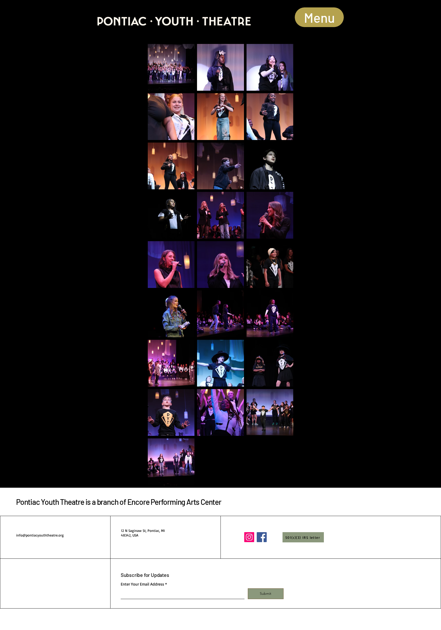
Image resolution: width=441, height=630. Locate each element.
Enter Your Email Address (142, 584)
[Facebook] (262, 537)
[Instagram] (249, 537)
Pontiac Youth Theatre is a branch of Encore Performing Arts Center (118, 501)
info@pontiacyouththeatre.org (40, 535)
